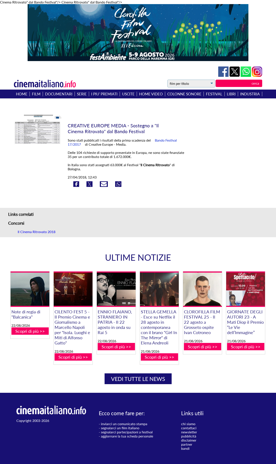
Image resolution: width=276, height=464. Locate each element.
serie (82, 94)
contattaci (188, 428)
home (21, 94)
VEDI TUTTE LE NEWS (138, 379)
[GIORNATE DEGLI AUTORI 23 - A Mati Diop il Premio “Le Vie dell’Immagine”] (245, 289)
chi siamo (188, 424)
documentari (58, 94)
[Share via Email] (104, 185)
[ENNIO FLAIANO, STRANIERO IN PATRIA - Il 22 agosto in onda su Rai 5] (116, 289)
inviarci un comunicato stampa (124, 424)
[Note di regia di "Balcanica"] (30, 289)
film (36, 94)
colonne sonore (184, 94)
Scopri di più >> (30, 331)
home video (151, 94)
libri (231, 94)
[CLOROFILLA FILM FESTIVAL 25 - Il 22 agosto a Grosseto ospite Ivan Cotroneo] (202, 289)
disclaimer (188, 440)
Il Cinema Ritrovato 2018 (36, 232)
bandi (185, 448)
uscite (128, 94)
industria (250, 94)
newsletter (189, 432)
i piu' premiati (104, 94)
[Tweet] (235, 75)
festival (214, 94)
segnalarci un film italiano (120, 428)
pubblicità (188, 436)
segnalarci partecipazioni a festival (127, 432)
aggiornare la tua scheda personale (127, 436)
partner (186, 444)
